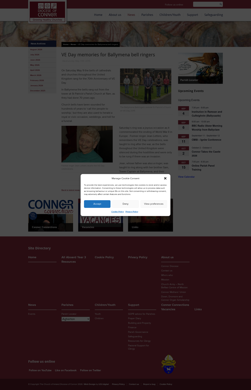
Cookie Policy (117, 211)
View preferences (153, 203)
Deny (125, 203)
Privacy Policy (132, 211)
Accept (97, 203)
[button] (165, 178)
